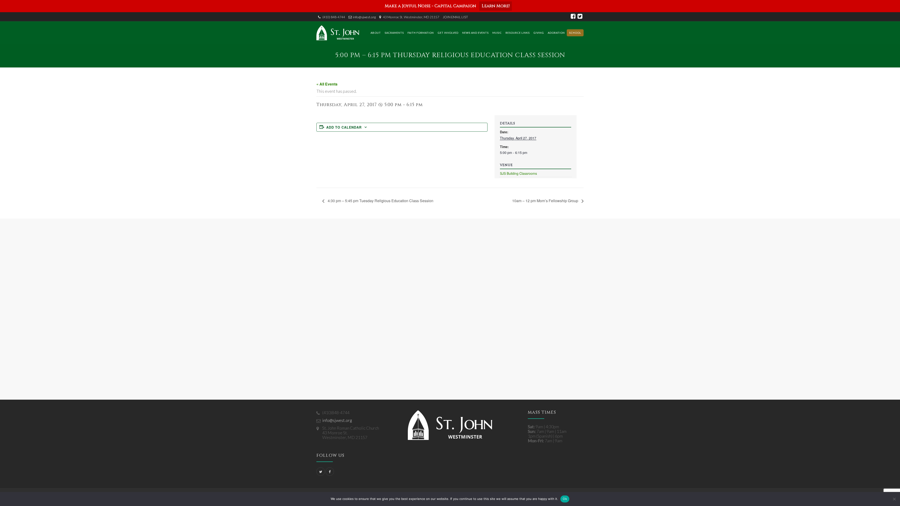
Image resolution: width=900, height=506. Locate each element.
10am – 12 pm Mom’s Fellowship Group (545, 200)
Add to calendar (344, 127)
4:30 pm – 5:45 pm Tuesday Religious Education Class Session (380, 200)
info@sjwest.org (364, 17)
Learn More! (496, 6)
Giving (538, 32)
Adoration (556, 32)
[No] (894, 499)
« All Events (327, 84)
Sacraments (394, 32)
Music (497, 32)
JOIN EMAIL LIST (455, 17)
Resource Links (518, 32)
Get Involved (448, 32)
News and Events (475, 32)
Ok (565, 499)
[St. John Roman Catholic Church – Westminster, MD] (337, 32)
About (376, 32)
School (575, 32)
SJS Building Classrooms (518, 173)
